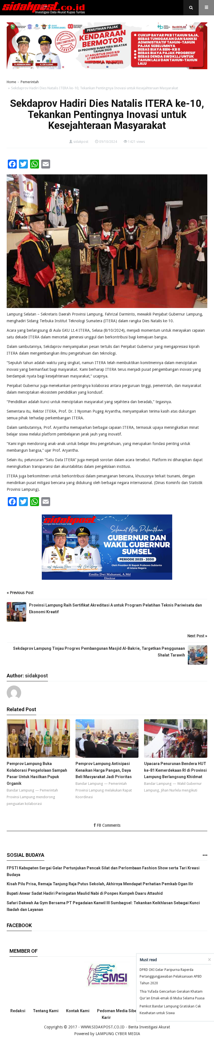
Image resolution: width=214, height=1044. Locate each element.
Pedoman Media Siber (117, 1011)
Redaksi (17, 1011)
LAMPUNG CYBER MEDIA (118, 1033)
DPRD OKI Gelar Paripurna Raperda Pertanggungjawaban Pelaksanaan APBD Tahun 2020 (171, 976)
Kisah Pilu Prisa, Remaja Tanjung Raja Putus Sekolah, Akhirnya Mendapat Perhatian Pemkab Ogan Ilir (100, 884)
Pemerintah (30, 82)
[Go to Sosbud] (204, 855)
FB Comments (108, 825)
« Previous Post (20, 592)
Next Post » (197, 636)
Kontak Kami (77, 1011)
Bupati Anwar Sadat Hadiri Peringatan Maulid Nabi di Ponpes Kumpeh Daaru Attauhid (85, 893)
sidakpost (80, 142)
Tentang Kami (46, 1011)
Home (11, 82)
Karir (106, 1017)
